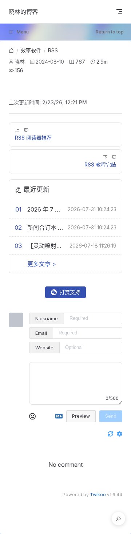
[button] (118, 518)
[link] (11, 51)
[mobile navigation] (119, 11)
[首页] (11, 51)
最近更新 (36, 189)
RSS (53, 50)
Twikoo (98, 494)
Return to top (110, 32)
